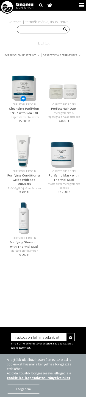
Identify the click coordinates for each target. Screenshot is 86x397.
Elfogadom (23, 389)
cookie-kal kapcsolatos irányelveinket (38, 378)
